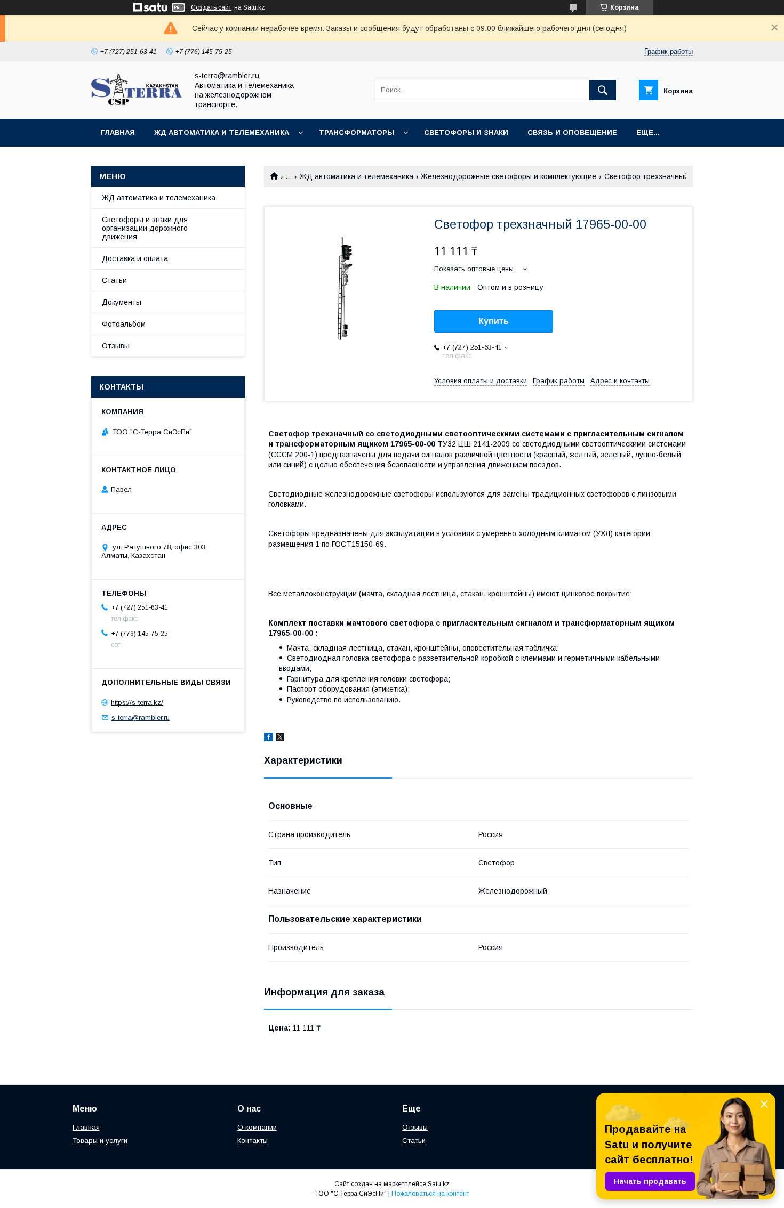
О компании (257, 1127)
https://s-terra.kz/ (137, 702)
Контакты (252, 1141)
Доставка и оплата (135, 258)
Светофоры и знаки (466, 132)
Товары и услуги (100, 1141)
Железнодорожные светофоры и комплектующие (508, 176)
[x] (280, 738)
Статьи (114, 280)
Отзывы (116, 346)
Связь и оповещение (572, 132)
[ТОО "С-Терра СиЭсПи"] (136, 102)
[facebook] (268, 738)
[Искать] (602, 90)
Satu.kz (439, 1184)
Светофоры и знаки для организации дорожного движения (145, 228)
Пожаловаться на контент (430, 1193)
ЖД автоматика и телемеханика (221, 132)
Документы (121, 302)
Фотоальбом (124, 324)
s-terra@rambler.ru (140, 717)
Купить (493, 321)
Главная (118, 132)
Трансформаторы (356, 132)
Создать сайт (211, 7)
